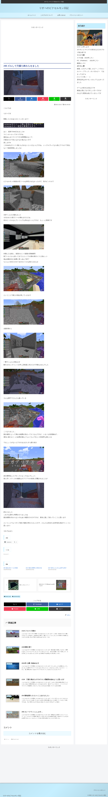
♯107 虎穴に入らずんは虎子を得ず (57, 568)
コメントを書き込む (37, 733)
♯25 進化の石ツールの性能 (11, 568)
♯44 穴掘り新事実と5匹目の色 (34, 568)
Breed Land (8, 596)
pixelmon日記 (17, 596)
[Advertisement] (37, 46)
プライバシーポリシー (99, 790)
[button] (65, 99)
